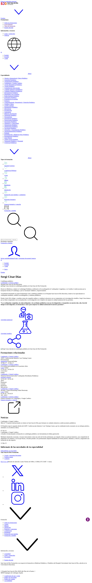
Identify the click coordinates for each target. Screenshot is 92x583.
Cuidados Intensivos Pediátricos (13, 89)
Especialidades (8, 24)
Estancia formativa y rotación (9, 400)
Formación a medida (10, 210)
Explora (3, 18)
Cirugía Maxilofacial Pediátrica (13, 84)
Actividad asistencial (6, 320)
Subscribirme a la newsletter (9, 451)
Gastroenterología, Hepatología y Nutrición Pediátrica (19, 102)
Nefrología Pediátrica (10, 115)
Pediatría (6, 133)
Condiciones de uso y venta (12, 576)
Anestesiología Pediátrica (11, 81)
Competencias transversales (12, 88)
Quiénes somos (8, 457)
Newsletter (7, 557)
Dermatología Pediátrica (11, 93)
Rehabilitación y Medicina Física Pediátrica (16, 134)
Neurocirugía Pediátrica (11, 120)
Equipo (3, 272)
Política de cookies (9, 579)
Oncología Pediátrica (10, 128)
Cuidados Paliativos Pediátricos (13, 91)
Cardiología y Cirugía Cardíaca (13, 83)
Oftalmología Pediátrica (11, 126)
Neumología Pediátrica (10, 118)
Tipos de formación (9, 26)
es (1, 52)
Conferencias (8, 530)
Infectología (7, 109)
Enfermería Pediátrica (10, 97)
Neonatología (8, 117)
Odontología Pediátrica (10, 125)
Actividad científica (6, 333)
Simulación (4, 361)
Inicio (6, 269)
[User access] (14, 257)
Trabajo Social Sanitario (11, 139)
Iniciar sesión (4, 258)
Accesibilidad (8, 580)
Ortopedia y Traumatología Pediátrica (15, 130)
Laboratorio (7, 112)
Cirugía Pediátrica (9, 86)
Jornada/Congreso (6, 377)
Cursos (6, 524)
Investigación (8, 110)
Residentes (7, 532)
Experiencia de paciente (11, 99)
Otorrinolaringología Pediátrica (13, 131)
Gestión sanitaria (9, 105)
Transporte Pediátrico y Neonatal (13, 141)
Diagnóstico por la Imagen (11, 94)
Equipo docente (8, 27)
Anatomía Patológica (10, 80)
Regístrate (11, 258)
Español (6, 57)
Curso (2, 368)
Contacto (33, 258)
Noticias (6, 35)
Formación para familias (11, 534)
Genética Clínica (9, 104)
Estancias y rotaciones (10, 529)
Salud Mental (8, 138)
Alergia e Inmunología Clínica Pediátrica (15, 78)
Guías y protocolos (9, 34)
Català (6, 58)
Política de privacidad (10, 577)
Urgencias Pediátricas (10, 142)
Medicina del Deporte (10, 113)
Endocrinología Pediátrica (11, 96)
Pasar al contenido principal (8, 1)
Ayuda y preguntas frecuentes (22, 258)
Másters (6, 526)
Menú (29, 73)
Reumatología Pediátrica (11, 136)
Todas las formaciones (10, 23)
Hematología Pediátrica (11, 107)
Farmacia (7, 101)
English (6, 55)
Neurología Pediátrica (10, 122)
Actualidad (7, 554)
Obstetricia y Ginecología (11, 123)
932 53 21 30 (4, 461)
